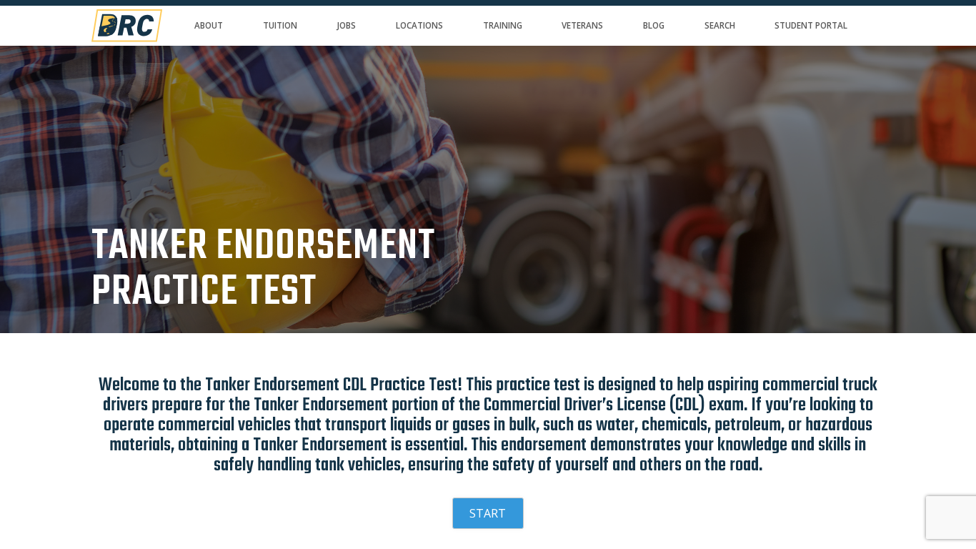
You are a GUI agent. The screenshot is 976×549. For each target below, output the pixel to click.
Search (719, 25)
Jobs (346, 25)
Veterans (582, 25)
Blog (653, 25)
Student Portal (811, 25)
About (208, 25)
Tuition (280, 25)
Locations (419, 25)
